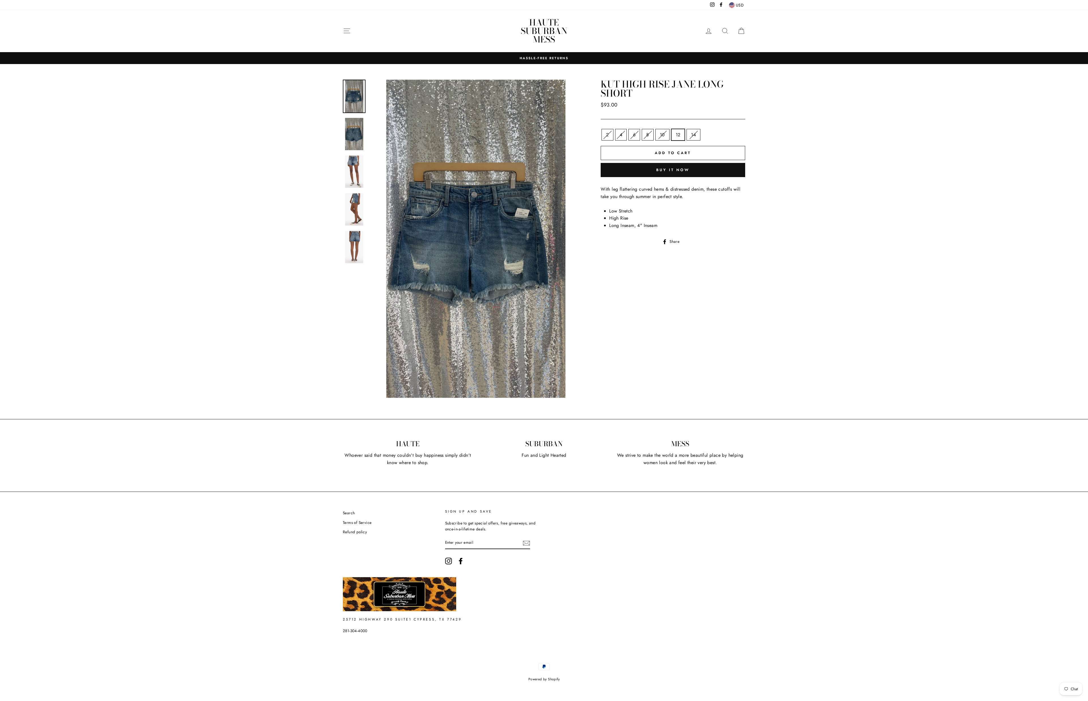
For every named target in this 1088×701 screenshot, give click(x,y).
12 (678, 134)
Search (349, 513)
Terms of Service (357, 522)
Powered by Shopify (544, 679)
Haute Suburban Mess (544, 31)
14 (693, 134)
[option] (544, 58)
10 (662, 134)
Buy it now (673, 170)
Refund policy (355, 532)
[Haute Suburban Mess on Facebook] (460, 561)
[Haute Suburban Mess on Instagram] (448, 561)
